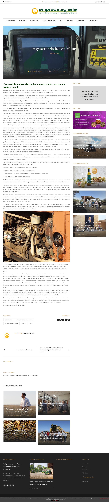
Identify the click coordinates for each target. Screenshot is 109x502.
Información (85, 464)
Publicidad (85, 473)
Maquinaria (88, 155)
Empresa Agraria (37, 71)
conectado (19, 375)
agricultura (8, 319)
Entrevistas (17, 415)
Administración (86, 470)
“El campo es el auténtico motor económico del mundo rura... (19, 410)
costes (23, 323)
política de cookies (104, 498)
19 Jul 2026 (10, 415)
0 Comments (62, 71)
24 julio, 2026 (81, 234)
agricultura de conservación (24, 319)
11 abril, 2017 (51, 71)
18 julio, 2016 (81, 155)
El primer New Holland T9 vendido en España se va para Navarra (88, 148)
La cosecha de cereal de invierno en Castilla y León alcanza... (53, 436)
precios (31, 323)
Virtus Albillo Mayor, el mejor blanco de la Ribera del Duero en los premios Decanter (89, 181)
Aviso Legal (85, 481)
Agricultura (54, 53)
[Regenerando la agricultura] (7, 335)
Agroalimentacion (11, 438)
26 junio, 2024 (34, 488)
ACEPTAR (55, 500)
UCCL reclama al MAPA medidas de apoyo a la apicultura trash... (19, 431)
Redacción (85, 467)
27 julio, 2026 (81, 185)
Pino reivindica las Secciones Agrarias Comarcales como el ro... (52, 405)
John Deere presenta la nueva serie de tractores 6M (41, 482)
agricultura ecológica (11, 323)
